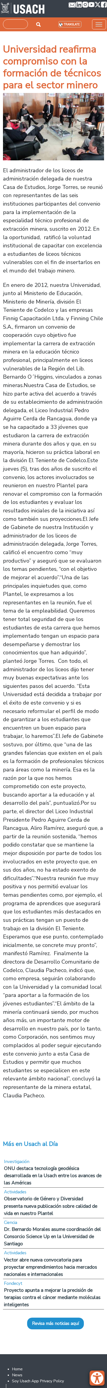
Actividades (15, 1192)
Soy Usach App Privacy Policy (38, 1381)
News (17, 1375)
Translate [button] (72, 24)
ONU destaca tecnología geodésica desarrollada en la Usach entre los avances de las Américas (53, 1175)
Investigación (16, 1161)
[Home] (23, 8)
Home (17, 1369)
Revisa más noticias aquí (55, 1323)
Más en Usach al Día (30, 1144)
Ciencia (10, 1222)
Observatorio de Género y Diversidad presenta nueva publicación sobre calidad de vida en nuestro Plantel (50, 1205)
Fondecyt (13, 1283)
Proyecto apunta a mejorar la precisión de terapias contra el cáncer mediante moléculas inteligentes (52, 1297)
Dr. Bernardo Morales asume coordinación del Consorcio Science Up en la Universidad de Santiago (52, 1236)
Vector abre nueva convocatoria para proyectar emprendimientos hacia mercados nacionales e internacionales (50, 1267)
